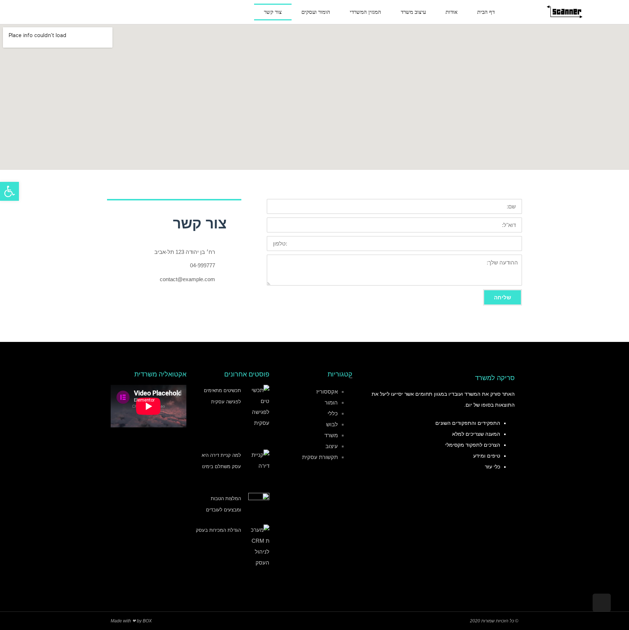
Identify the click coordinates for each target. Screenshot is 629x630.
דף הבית (486, 12)
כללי (333, 413)
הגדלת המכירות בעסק (218, 530)
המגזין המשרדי (365, 12)
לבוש (332, 424)
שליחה (502, 297)
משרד (331, 435)
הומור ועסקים (315, 12)
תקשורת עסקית (320, 457)
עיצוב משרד (413, 12)
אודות (452, 12)
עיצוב (331, 446)
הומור (331, 402)
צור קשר (273, 12)
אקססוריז (327, 391)
